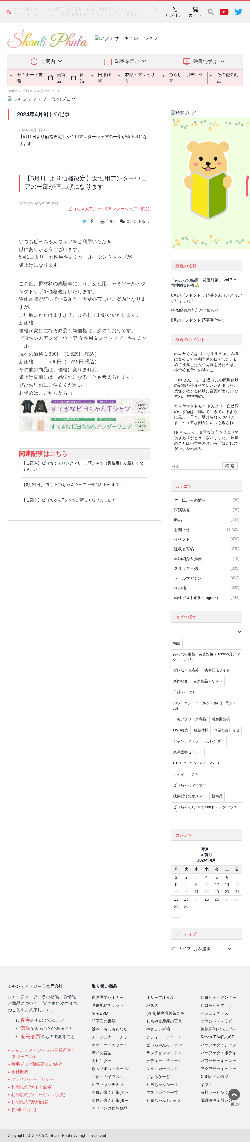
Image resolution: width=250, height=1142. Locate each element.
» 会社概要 (18, 1071)
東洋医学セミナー (187, 752)
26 (217, 899)
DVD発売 (180, 730)
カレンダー (102, 1060)
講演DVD (100, 1013)
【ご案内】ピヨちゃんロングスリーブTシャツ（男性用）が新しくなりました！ (82, 466)
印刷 (110, 221)
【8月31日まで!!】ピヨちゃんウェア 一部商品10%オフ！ (72, 484)
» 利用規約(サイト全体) (30, 1086)
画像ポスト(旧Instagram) (196, 598)
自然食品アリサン (208, 681)
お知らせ (182, 529)
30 (186, 906)
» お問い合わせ (22, 1109)
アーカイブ (181, 948)
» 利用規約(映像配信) (28, 1101)
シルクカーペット (162, 1068)
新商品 (217, 796)
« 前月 (206, 854)
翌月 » (206, 849)
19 (217, 892)
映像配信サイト (217, 670)
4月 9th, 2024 (49, 91)
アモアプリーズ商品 (189, 719)
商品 (145, 208)
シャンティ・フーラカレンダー (198, 741)
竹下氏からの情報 (190, 500)
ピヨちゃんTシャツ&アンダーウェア (103, 208)
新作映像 (180, 681)
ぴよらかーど (158, 1076)
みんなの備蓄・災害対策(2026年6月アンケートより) (206, 656)
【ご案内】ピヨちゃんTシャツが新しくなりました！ (69, 500)
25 (207, 899)
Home (12, 91)
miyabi (180, 353)
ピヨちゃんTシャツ (163, 1100)
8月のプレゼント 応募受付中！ (198, 320)
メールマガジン (188, 578)
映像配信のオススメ (189, 796)
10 (196, 884)
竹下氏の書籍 (104, 1021)
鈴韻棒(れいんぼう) (218, 1029)
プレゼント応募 (186, 670)
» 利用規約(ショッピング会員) (37, 1094)
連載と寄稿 (184, 549)
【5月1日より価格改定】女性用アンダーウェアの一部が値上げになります (83, 140)
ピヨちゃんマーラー (189, 785)
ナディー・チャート (189, 774)
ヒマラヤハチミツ (107, 1084)
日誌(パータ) (183, 692)
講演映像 (182, 510)
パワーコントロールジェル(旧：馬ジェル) (205, 705)
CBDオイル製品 (215, 1076)
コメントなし (137, 221)
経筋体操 (201, 730)
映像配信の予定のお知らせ (195, 310)
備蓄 (176, 643)
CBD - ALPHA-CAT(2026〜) (196, 763)
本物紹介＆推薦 (188, 559)
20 (227, 892)
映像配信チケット (107, 1005)
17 (196, 892)
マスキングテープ (162, 1092)
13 (227, 884)
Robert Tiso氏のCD (217, 1037)
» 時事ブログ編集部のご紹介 (35, 1064)
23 (186, 899)
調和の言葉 (102, 1053)
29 (176, 906)
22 (176, 899)
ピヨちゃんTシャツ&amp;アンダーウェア (205, 809)
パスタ (152, 1005)
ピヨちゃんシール (162, 1084)
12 (217, 884)
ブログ (27, 91)
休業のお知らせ (227, 730)
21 (237, 892)
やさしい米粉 (158, 1029)
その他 (180, 588)
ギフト (206, 1084)
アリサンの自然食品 (109, 1108)
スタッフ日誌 (186, 568)
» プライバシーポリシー (31, 1079)
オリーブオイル (160, 997)
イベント (182, 539)
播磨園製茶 (221, 719)
